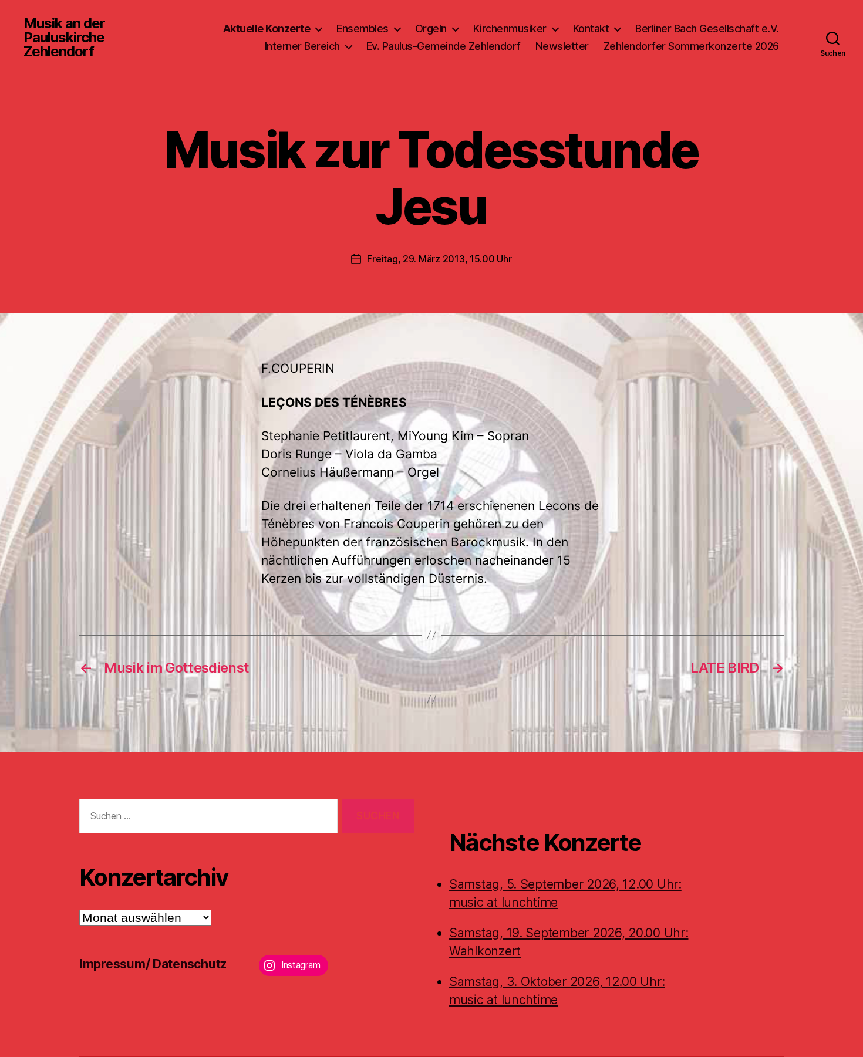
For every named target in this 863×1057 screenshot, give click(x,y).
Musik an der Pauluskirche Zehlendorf (64, 37)
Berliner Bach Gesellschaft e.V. (707, 28)
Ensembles (362, 28)
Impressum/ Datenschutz (153, 964)
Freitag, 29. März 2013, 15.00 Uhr (439, 259)
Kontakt (591, 28)
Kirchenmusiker (510, 28)
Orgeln (431, 28)
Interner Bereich (302, 46)
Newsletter (562, 46)
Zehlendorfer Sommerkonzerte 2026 (691, 46)
